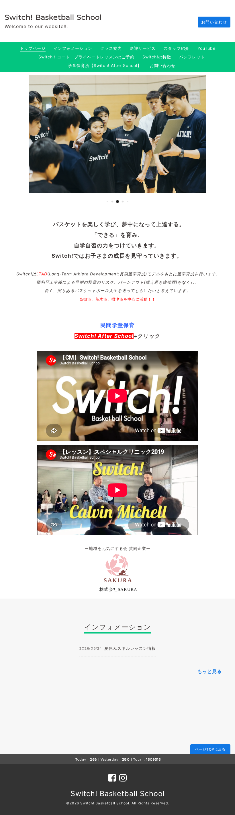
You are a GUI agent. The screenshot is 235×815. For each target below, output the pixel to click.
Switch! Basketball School (53, 17)
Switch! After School (104, 336)
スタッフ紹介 (176, 48)
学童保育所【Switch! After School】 (105, 65)
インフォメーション (73, 48)
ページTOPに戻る (210, 749)
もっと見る (209, 671)
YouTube (206, 48)
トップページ (33, 48)
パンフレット (192, 56)
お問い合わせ (214, 21)
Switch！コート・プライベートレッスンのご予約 (86, 56)
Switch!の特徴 (156, 56)
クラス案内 (111, 48)
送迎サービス (143, 48)
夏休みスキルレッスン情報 (130, 648)
